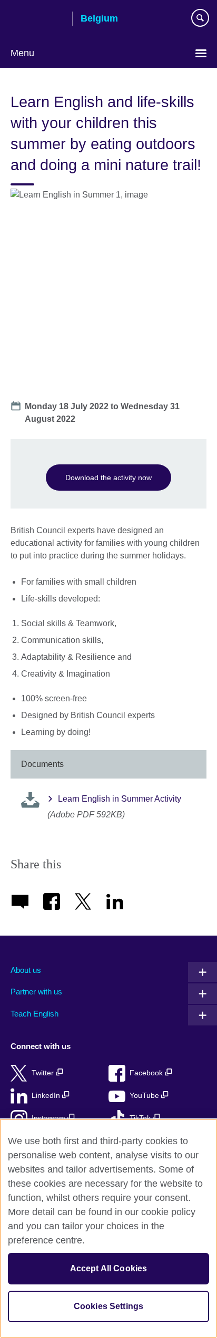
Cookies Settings (109, 1306)
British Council (37, 19)
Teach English (34, 1013)
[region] (108, 1228)
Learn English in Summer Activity (119, 798)
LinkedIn (47, 1096)
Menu (22, 53)
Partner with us (36, 991)
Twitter (44, 1073)
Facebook (147, 1073)
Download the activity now (108, 477)
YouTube (145, 1096)
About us (26, 970)
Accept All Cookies (108, 1268)
